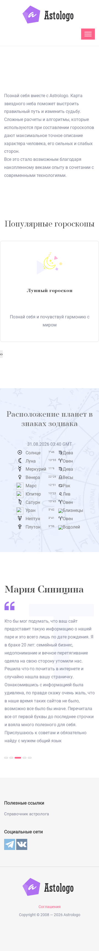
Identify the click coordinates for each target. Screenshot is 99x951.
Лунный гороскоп (50, 290)
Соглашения (49, 906)
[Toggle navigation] (88, 34)
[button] (6, 758)
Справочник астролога (26, 813)
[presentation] (0, 354)
